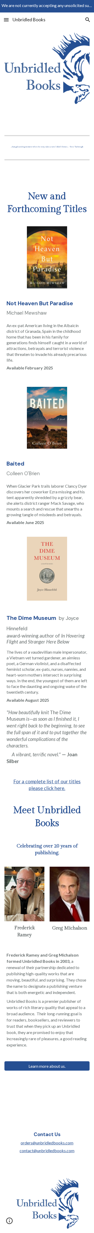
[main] (47, 203)
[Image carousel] (47, 146)
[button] (6, 19)
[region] (47, 6)
